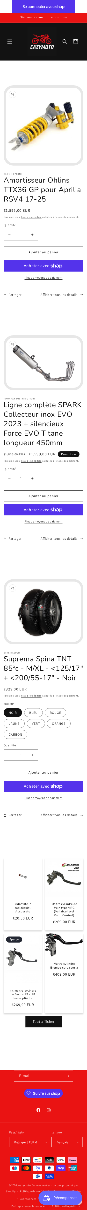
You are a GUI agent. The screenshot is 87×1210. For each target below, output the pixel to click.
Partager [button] (15, 294)
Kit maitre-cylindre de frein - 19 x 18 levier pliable (22, 994)
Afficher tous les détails (59, 294)
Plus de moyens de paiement (44, 277)
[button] (9, 41)
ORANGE (58, 723)
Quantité (10, 225)
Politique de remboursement (29, 1206)
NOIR (13, 712)
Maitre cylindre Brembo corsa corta (64, 966)
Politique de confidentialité (37, 1191)
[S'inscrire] (67, 1076)
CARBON (15, 734)
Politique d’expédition (66, 1206)
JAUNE (14, 723)
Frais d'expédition (31, 217)
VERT (36, 723)
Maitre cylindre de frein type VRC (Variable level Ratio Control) (64, 909)
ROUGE (55, 712)
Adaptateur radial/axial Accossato (23, 907)
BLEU (33, 712)
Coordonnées (28, 1199)
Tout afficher (44, 1021)
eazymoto (24, 1185)
